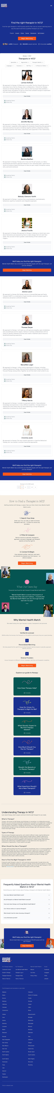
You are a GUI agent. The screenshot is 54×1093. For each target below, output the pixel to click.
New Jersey (5, 1042)
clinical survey (9, 866)
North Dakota (5, 1054)
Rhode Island (31, 1051)
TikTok (45, 975)
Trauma (27, 33)
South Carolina (31, 1054)
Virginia (4, 1074)
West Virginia (31, 1058)
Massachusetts (31, 1014)
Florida (29, 998)
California (4, 1004)
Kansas (4, 1020)
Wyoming (30, 1065)
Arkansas (4, 1001)
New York (4, 1048)
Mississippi (30, 1023)
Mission (32, 969)
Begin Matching (27, 38)
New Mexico (5, 1045)
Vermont (4, 1071)
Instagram (46, 972)
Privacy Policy (34, 975)
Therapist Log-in (19, 972)
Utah (3, 1068)
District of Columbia (32, 995)
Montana (30, 1029)
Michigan (30, 1017)
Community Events (6, 969)
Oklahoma (30, 1039)
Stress (22, 33)
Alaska (3, 995)
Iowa (3, 1017)
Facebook (46, 969)
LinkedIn (46, 978)
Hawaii (29, 1004)
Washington (5, 1077)
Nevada (4, 1036)
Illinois (29, 1010)
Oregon (30, 1042)
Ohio (29, 1036)
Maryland (4, 1032)
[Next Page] (35, 487)
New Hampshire (6, 1039)
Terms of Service (6, 978)
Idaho (29, 1007)
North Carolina (5, 1051)
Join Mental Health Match (22, 969)
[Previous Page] (18, 487)
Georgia (30, 1001)
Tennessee (4, 1061)
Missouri (30, 1026)
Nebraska (30, 1032)
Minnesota (30, 1020)
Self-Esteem (41, 33)
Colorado (4, 1007)
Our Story (33, 972)
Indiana (4, 1014)
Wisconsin (30, 1061)
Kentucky (4, 1023)
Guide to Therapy (6, 972)
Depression (33, 33)
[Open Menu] (51, 5)
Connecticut (5, 1010)
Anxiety (17, 33)
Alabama (4, 992)
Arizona (4, 998)
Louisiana (4, 1026)
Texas (3, 1065)
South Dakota (5, 1058)
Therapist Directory (6, 975)
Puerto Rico (31, 1048)
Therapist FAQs (19, 975)
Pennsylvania (31, 1045)
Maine (3, 1029)
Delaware (30, 992)
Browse (25, 56)
